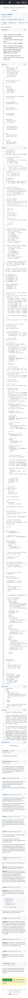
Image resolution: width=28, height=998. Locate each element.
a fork (13, 834)
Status (15, 989)
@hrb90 (4, 867)
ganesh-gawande (7, 761)
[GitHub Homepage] (10, 994)
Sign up (24, 2)
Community (20, 989)
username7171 (6, 963)
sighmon (5, 887)
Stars (22, 22)
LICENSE (9, 14)
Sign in (18, 2)
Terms (3, 989)
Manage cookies (16, 990)
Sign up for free (7, 979)
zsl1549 (5, 951)
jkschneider (5, 750)
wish (8, 862)
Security (11, 989)
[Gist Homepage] (10, 2)
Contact (10, 990)
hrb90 (4, 816)
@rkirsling (5, 890)
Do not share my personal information (14, 992)
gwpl (4, 778)
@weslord (4, 871)
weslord (5, 831)
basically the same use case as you (14, 821)
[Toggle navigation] (2, 2)
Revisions (12, 22)
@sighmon (5, 921)
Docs (25, 989)
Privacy (7, 989)
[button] (20, 20)
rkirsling (3, 14)
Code (4, 22)
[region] (14, 46)
